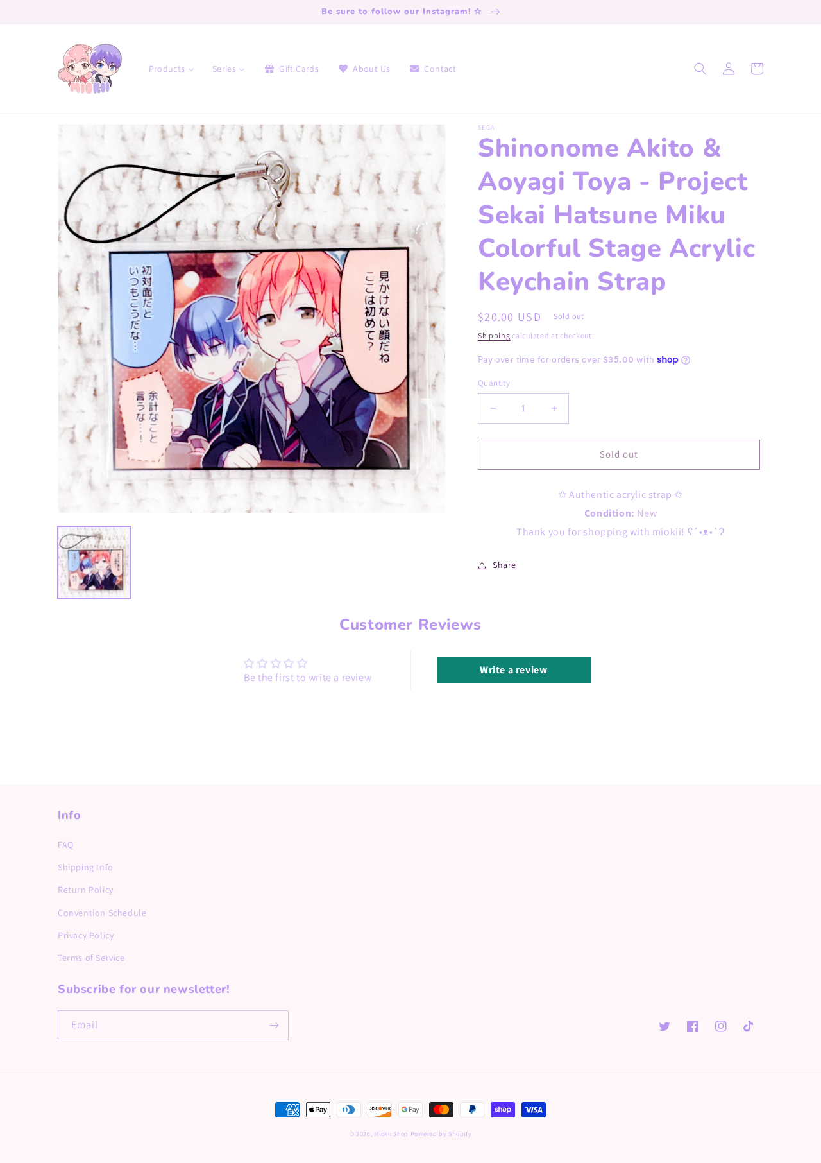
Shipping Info (86, 867)
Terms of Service (91, 957)
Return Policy (86, 889)
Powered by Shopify (441, 1134)
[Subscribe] (274, 1025)
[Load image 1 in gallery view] (94, 562)
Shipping (494, 335)
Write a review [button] (513, 669)
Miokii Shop (391, 1134)
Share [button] (504, 565)
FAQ (66, 844)
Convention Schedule (102, 912)
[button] (700, 69)
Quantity (494, 382)
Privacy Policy (86, 935)
